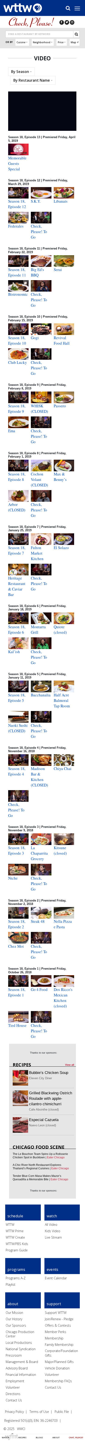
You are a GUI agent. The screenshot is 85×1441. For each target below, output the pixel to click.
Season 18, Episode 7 (16, 550)
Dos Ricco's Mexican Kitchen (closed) (63, 998)
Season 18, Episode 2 (16, 924)
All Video (51, 1224)
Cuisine (21, 42)
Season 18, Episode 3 (16, 850)
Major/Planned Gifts (59, 1362)
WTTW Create (15, 1237)
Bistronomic (18, 294)
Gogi (35, 337)
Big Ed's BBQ (37, 272)
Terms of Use (39, 1411)
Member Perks (55, 1332)
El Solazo (61, 547)
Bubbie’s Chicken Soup (48, 1073)
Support (54, 1303)
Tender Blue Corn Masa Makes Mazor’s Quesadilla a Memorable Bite (37, 1177)
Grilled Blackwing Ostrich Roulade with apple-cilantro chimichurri (50, 1098)
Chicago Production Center (20, 1334)
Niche (13, 878)
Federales (16, 226)
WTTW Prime (15, 1231)
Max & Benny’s (60, 476)
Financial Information (21, 1374)
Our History (14, 1319)
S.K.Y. (36, 201)
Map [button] (73, 42)
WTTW (10, 1224)
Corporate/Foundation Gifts (61, 1353)
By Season (20, 71)
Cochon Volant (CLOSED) (39, 479)
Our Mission (14, 1312)
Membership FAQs (58, 1381)
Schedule (15, 1215)
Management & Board (22, 1362)
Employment (15, 1381)
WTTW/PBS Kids (17, 1244)
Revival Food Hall (62, 340)
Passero (60, 405)
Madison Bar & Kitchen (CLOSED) (39, 777)
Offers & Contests (58, 1325)
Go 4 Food (39, 989)
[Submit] (76, 34)
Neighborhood (41, 42)
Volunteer (13, 1387)
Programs (16, 1269)
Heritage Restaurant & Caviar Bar (16, 586)
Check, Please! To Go (39, 231)
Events (52, 1269)
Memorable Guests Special (17, 163)
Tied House (17, 1025)
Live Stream (53, 1237)
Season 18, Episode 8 (16, 476)
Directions (13, 1394)
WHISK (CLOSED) (39, 408)
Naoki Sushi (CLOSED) (18, 728)
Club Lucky (17, 362)
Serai (58, 269)
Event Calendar (56, 1278)
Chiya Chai (62, 768)
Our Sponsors (16, 1325)
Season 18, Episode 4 (16, 771)
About (56, 1437)
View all (69, 1064)
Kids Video (52, 1231)
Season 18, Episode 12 (17, 204)
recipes (22, 1065)
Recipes (22, 1437)
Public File (62, 1411)
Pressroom (14, 1355)
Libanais (61, 201)
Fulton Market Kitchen (37, 553)
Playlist (10, 1284)
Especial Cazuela (43, 1120)
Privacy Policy (14, 1411)
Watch (5, 1437)
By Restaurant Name (32, 80)
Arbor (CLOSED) (16, 507)
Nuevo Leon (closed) (42, 1125)
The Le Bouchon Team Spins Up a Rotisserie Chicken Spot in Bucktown (40, 1155)
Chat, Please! (76, 1437)
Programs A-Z (16, 1278)
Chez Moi (16, 946)
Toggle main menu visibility (79, 8)
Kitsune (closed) (60, 850)
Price (60, 42)
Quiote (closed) (60, 629)
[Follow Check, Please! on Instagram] (72, 22)
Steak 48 (38, 921)
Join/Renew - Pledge (59, 1319)
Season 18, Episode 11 (17, 272)
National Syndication (21, 1349)
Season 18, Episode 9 (16, 408)
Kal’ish (14, 651)
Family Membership (59, 1344)
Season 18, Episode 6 (16, 629)
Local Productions (19, 1342)
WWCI (21, 1429)
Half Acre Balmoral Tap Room (62, 700)
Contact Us (14, 1400)
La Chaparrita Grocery (39, 853)
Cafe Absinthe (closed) (44, 1109)
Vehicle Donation (57, 1368)
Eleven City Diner (40, 1078)
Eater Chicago (56, 1157)
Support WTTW (55, 1312)
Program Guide (17, 1250)
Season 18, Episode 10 (17, 340)
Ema (11, 430)
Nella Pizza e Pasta (63, 924)
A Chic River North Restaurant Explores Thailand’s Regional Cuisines (37, 1166)
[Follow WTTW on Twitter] (66, 22)
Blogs (39, 1437)
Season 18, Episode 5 (16, 697)
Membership (54, 1338)
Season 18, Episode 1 (16, 992)
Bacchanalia (41, 695)
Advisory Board (17, 1368)
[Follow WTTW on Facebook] (61, 22)
